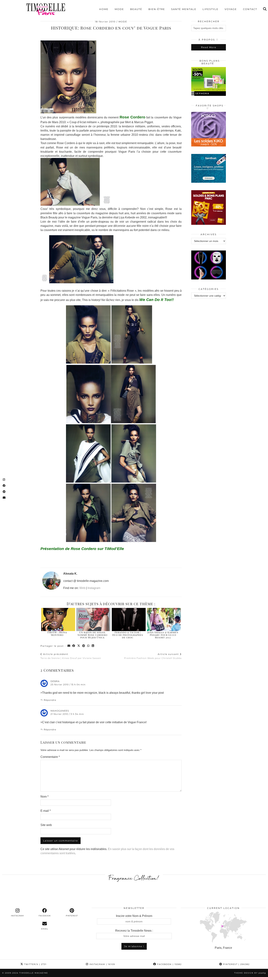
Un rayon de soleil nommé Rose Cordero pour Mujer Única (92, 635)
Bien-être (156, 9)
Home (103, 9)
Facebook (169, 964)
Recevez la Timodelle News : (134, 930)
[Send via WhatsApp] (88, 645)
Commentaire (50, 756)
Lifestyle (210, 9)
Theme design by (250, 973)
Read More (208, 47)
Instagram (94, 588)
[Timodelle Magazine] (45, 9)
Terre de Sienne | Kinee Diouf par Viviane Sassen (70, 656)
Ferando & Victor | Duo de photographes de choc (127, 635)
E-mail (45, 810)
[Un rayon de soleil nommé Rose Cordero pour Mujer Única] (93, 619)
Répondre (50, 700)
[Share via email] (69, 645)
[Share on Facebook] (73, 645)
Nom (44, 796)
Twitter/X (34, 964)
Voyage (231, 9)
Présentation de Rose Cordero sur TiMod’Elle (82, 549)
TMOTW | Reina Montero (57, 633)
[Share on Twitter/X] (78, 645)
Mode (119, 9)
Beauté (136, 9)
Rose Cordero (132, 117)
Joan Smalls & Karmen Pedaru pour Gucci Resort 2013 (162, 635)
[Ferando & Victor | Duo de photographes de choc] (129, 619)
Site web (46, 825)
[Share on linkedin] (93, 645)
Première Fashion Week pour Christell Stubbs (153, 656)
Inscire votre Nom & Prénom (134, 915)
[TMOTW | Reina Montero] (58, 619)
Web (82, 588)
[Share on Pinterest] (83, 645)
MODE (123, 21)
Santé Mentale (183, 9)
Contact (250, 9)
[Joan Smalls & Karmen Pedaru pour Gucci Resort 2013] (164, 619)
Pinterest (236, 964)
